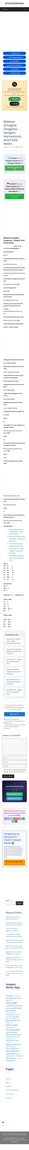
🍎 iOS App (14, 103)
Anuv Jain (8, 1000)
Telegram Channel (15, 798)
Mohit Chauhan (11, 1035)
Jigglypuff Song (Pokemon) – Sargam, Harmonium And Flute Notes (14, 959)
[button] (25, 9)
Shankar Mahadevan (12, 1048)
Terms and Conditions (12, 1090)
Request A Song (14, 73)
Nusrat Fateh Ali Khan (10, 1038)
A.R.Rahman (10, 996)
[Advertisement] (14, 28)
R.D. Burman (8, 1042)
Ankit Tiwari (17, 998)
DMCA (7, 1082)
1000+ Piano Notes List (14, 65)
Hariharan (18, 1014)
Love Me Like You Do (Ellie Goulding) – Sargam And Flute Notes (16, 551)
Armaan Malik (10, 1006)
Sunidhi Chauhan (10, 1056)
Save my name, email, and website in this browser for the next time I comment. (15, 771)
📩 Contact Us (14, 714)
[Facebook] (5, 819)
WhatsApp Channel (15, 794)
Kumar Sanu (10, 1027)
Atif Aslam (18, 1008)
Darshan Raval (11, 1011)
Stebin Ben (18, 1053)
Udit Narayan (11, 1058)
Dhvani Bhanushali (10, 1012)
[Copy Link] (13, 821)
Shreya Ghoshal (12, 1051)
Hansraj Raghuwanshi (10, 1014)
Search (8, 900)
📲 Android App (14, 99)
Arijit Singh (11, 1002)
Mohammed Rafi (11, 1032)
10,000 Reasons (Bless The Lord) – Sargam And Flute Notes (16, 558)
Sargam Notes (14, 53)
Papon (17, 1040)
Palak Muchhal (10, 1040)
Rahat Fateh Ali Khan (13, 1044)
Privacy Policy (9, 1094)
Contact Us (9, 1098)
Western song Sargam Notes (12, 719)
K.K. (18, 1020)
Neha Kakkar (17, 1036)
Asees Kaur (19, 1006)
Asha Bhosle (9, 1008)
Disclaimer (9, 1086)
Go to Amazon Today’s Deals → (14, 862)
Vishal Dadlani (19, 1058)
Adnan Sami (17, 996)
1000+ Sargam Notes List (14, 57)
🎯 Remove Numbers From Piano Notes (14, 196)
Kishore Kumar (12, 1025)
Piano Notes (14, 61)
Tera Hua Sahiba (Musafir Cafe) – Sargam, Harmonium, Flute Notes (14, 973)
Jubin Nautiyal (11, 1020)
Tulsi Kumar (19, 1056)
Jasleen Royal (9, 1018)
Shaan (15, 1046)
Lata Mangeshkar (13, 1030)
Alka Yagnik (9, 998)
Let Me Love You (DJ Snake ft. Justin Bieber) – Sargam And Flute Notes (17, 539)
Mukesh (19, 1035)
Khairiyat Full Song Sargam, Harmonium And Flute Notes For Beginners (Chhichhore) (14, 726)
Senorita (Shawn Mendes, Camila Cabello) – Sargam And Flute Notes (16, 532)
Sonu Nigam (10, 1054)
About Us (8, 1079)
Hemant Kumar (9, 1016)
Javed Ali (15, 1018)
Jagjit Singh (16, 1016)
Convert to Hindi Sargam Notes (14, 168)
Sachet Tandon (9, 1046)
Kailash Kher (9, 1022)
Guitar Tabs (14, 69)
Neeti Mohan (9, 1037)
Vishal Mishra (10, 1060)
